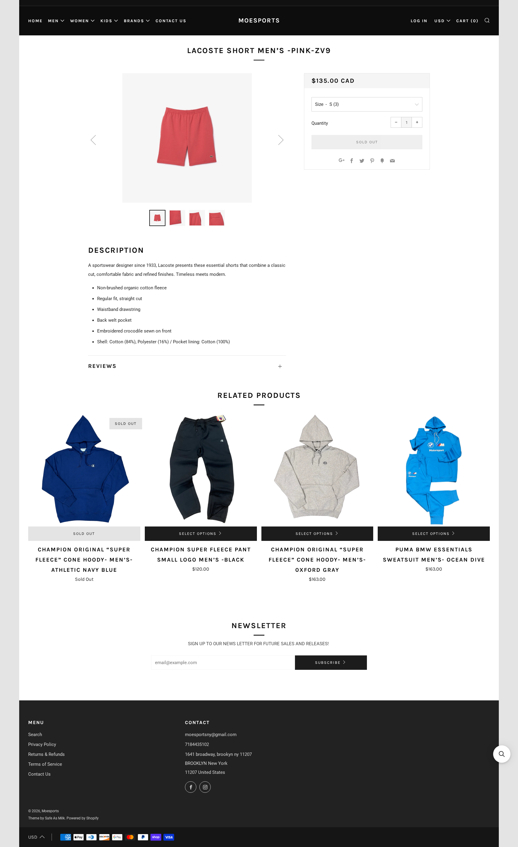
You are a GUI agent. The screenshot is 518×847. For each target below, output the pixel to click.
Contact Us (171, 20)
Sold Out (84, 533)
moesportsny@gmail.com (211, 734)
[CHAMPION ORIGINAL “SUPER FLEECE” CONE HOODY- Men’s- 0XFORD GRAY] (317, 470)
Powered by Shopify (83, 818)
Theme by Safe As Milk (46, 818)
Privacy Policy (42, 744)
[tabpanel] (187, 138)
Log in (419, 20)
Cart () (467, 20)
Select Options (197, 533)
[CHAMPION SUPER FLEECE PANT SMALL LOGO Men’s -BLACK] (201, 470)
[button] (502, 754)
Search (35, 734)
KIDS (106, 20)
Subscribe (328, 662)
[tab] (157, 218)
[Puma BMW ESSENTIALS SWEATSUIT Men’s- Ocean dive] (434, 470)
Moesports (259, 20)
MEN (53, 20)
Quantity (319, 123)
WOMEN (79, 20)
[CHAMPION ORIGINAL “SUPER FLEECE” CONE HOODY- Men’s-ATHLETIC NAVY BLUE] (84, 470)
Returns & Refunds (46, 754)
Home (35, 20)
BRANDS (134, 20)
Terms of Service (45, 764)
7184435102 (197, 744)
